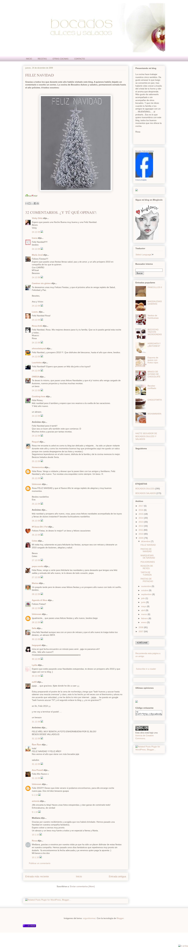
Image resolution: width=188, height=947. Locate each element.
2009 (141, 538)
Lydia (34, 665)
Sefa (34, 628)
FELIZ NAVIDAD (39, 74)
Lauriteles (37, 362)
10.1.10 (36, 834)
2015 (141, 514)
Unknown (36, 484)
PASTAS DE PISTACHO (147, 580)
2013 (141, 522)
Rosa (34, 840)
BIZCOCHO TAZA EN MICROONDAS (155, 332)
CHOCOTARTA (155, 400)
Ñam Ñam (36, 744)
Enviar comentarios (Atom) (82, 886)
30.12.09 (36, 639)
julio (143, 598)
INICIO (29, 59)
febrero (144, 618)
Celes (34, 541)
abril (143, 610)
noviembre (146, 586)
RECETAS (42, 59)
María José (37, 255)
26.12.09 (36, 520)
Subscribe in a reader (146, 669)
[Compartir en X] (32, 203)
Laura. (35, 312)
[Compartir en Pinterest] (37, 203)
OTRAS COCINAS (60, 59)
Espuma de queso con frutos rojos (153, 360)
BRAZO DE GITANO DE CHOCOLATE (154, 374)
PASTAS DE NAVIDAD (146, 550)
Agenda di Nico (40, 600)
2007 (141, 631)
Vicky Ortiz (37, 218)
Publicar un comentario (39, 863)
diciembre (146, 541)
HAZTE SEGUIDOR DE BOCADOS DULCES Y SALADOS (146, 436)
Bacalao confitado (152, 387)
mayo (144, 606)
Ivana (34, 238)
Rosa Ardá (37, 326)
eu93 (34, 682)
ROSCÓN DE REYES (147, 567)
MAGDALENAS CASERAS (155, 302)
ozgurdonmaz (89, 918)
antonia (36, 801)
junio (143, 602)
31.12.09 (36, 721)
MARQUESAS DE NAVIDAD (148, 556)
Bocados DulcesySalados (144, 151)
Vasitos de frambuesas (153, 316)
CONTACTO (79, 59)
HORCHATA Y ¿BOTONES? (154, 344)
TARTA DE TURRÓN (146, 573)
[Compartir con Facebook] (34, 203)
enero (144, 622)
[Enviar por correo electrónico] (26, 203)
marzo (144, 614)
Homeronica (38, 467)
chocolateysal (39, 348)
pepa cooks (38, 566)
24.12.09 (36, 232)
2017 (141, 506)
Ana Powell (37, 770)
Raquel (35, 442)
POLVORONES (148, 562)
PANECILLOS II (155, 287)
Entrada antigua (117, 876)
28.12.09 (36, 594)
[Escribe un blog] (29, 203)
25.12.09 (36, 461)
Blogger (120, 918)
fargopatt (36, 645)
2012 (141, 526)
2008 (141, 627)
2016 (141, 510)
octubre (145, 590)
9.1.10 (35, 812)
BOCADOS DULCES (144, 488)
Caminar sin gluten (41, 283)
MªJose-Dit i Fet (40, 527)
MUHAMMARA (154, 414)
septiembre (146, 594)
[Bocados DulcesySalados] (144, 177)
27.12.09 (36, 560)
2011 (141, 530)
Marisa (35, 583)
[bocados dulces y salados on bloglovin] (147, 239)
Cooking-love (38, 396)
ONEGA (35, 376)
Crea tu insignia (140, 180)
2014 (141, 518)
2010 (141, 534)
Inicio (79, 876)
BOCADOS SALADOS (145, 493)
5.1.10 (35, 795)
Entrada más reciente (37, 876)
